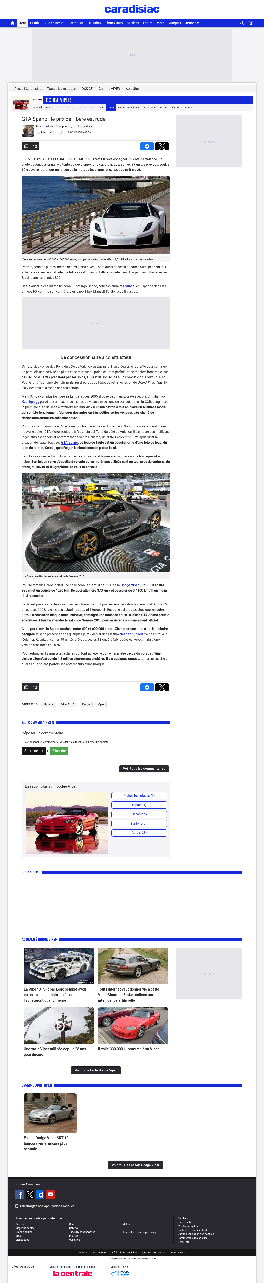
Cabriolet (74, 1228)
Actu (22, 23)
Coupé (73, 1224)
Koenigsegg (30, 402)
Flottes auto (114, 23)
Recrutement (178, 1252)
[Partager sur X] (162, 145)
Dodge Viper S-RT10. (136, 585)
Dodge (86, 704)
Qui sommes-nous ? (154, 1252)
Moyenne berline (25, 1228)
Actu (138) (139, 833)
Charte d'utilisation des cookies (196, 1234)
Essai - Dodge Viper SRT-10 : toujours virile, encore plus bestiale (47, 1143)
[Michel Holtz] (28, 136)
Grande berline (23, 1231)
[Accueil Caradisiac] (12, 23)
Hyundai (129, 286)
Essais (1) (139, 805)
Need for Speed (131, 634)
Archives (183, 1218)
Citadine (20, 1224)
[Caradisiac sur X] (30, 1195)
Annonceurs (99, 1252)
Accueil (37, 107)
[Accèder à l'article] (59, 966)
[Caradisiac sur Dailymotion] (40, 1195)
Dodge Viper (58, 99)
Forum (147, 23)
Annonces (192, 23)
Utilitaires (94, 23)
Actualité (132, 89)
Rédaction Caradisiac (124, 1252)
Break (18, 1235)
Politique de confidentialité (193, 1230)
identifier (80, 741)
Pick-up (73, 1235)
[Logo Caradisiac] (132, 16)
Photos (176, 107)
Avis (101, 107)
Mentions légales (188, 1226)
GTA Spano (69, 442)
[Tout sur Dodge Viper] (21, 108)
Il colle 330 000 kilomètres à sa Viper (128, 1049)
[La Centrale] (73, 1277)
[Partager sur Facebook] (147, 145)
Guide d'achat (54, 23)
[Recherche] (241, 23)
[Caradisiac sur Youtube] (50, 1195)
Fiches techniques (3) (139, 796)
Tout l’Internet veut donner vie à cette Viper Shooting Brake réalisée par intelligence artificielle (128, 994)
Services (133, 23)
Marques (174, 23)
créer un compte (99, 741)
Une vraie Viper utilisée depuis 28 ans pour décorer (55, 1052)
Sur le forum (139, 823)
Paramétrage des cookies (193, 1237)
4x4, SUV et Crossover (82, 1231)
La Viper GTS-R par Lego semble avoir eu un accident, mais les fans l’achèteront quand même (55, 994)
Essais (34, 23)
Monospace (22, 1239)
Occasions (139, 814)
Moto (160, 23)
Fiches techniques (129, 107)
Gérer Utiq (183, 1241)
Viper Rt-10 (67, 704)
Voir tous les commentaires (144, 769)
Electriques (76, 23)
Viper (101, 704)
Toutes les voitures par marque (140, 1232)
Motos (126, 1224)
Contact (82, 1252)
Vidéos (188, 107)
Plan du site (184, 1222)
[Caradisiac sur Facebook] (20, 1195)
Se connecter (33, 751)
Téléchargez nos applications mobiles (47, 1206)
